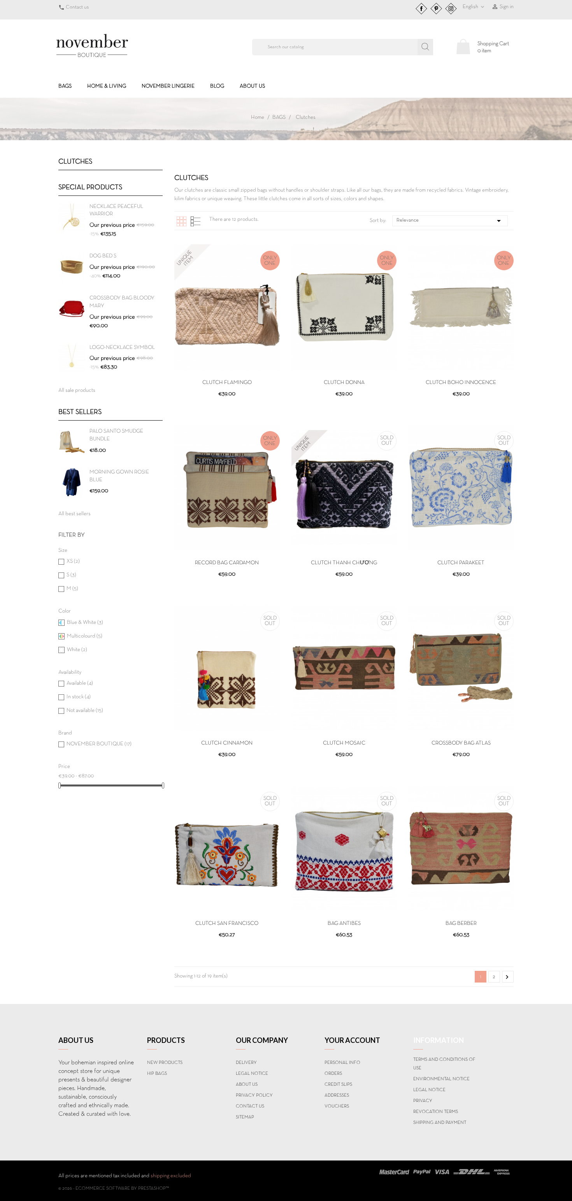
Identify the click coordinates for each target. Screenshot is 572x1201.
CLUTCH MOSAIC (344, 743)
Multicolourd (84, 636)
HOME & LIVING (106, 86)
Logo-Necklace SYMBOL (122, 347)
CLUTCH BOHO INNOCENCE (461, 382)
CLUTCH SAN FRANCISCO (226, 923)
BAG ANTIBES (344, 923)
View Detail (227, 407)
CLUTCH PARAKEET (460, 562)
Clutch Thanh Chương (344, 562)
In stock (79, 696)
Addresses (337, 1095)
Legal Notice (252, 1074)
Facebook (421, 8)
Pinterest (436, 8)
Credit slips (338, 1085)
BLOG (217, 86)
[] (425, 47)
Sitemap (245, 1117)
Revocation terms (435, 1112)
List (195, 221)
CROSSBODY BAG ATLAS (461, 743)
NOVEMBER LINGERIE (168, 86)
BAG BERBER (461, 923)
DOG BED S (102, 256)
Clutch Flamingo (227, 382)
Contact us (77, 7)
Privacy (422, 1101)
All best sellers (74, 513)
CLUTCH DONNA (344, 382)
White (77, 649)
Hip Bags (157, 1074)
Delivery (246, 1063)
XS (73, 561)
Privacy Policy (254, 1095)
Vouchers (337, 1106)
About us (252, 86)
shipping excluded (171, 1175)
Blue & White (85, 622)
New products (164, 1063)
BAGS (65, 86)
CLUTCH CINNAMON (227, 743)
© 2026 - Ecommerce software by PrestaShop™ (113, 1188)
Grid (181, 221)
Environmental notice (441, 1079)
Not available (85, 710)
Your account (352, 1040)
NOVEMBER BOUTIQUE (99, 744)
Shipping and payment (439, 1123)
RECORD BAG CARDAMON (227, 562)
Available (80, 683)
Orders (333, 1074)
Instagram (451, 8)
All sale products (76, 390)
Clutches (75, 161)
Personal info (342, 1063)
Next (507, 977)
